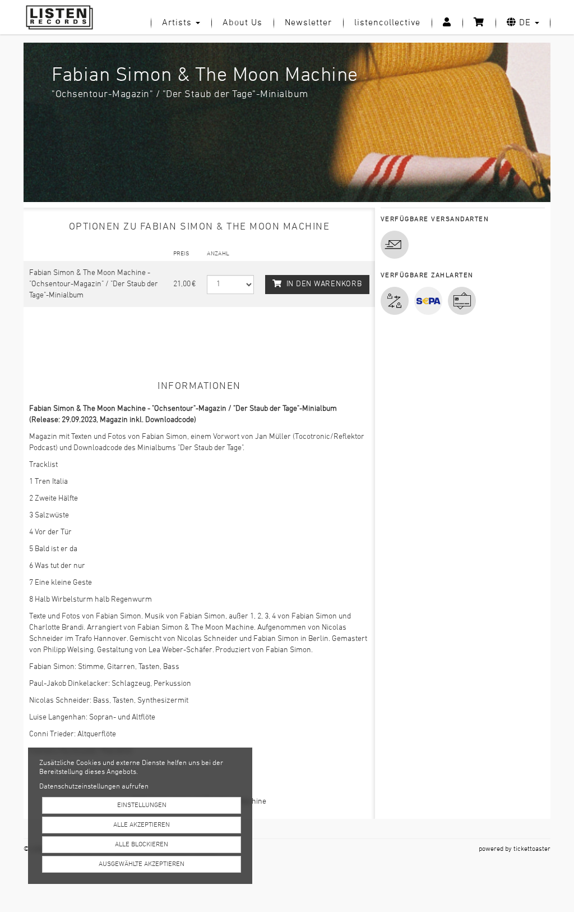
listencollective (387, 23)
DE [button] (525, 23)
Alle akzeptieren (141, 825)
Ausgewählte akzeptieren (141, 864)
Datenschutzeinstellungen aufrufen (94, 786)
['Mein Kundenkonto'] (447, 23)
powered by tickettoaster (514, 849)
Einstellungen (141, 805)
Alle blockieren (141, 845)
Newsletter (308, 23)
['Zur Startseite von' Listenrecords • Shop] (64, 17)
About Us (242, 23)
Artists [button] (178, 23)
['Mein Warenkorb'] (479, 23)
